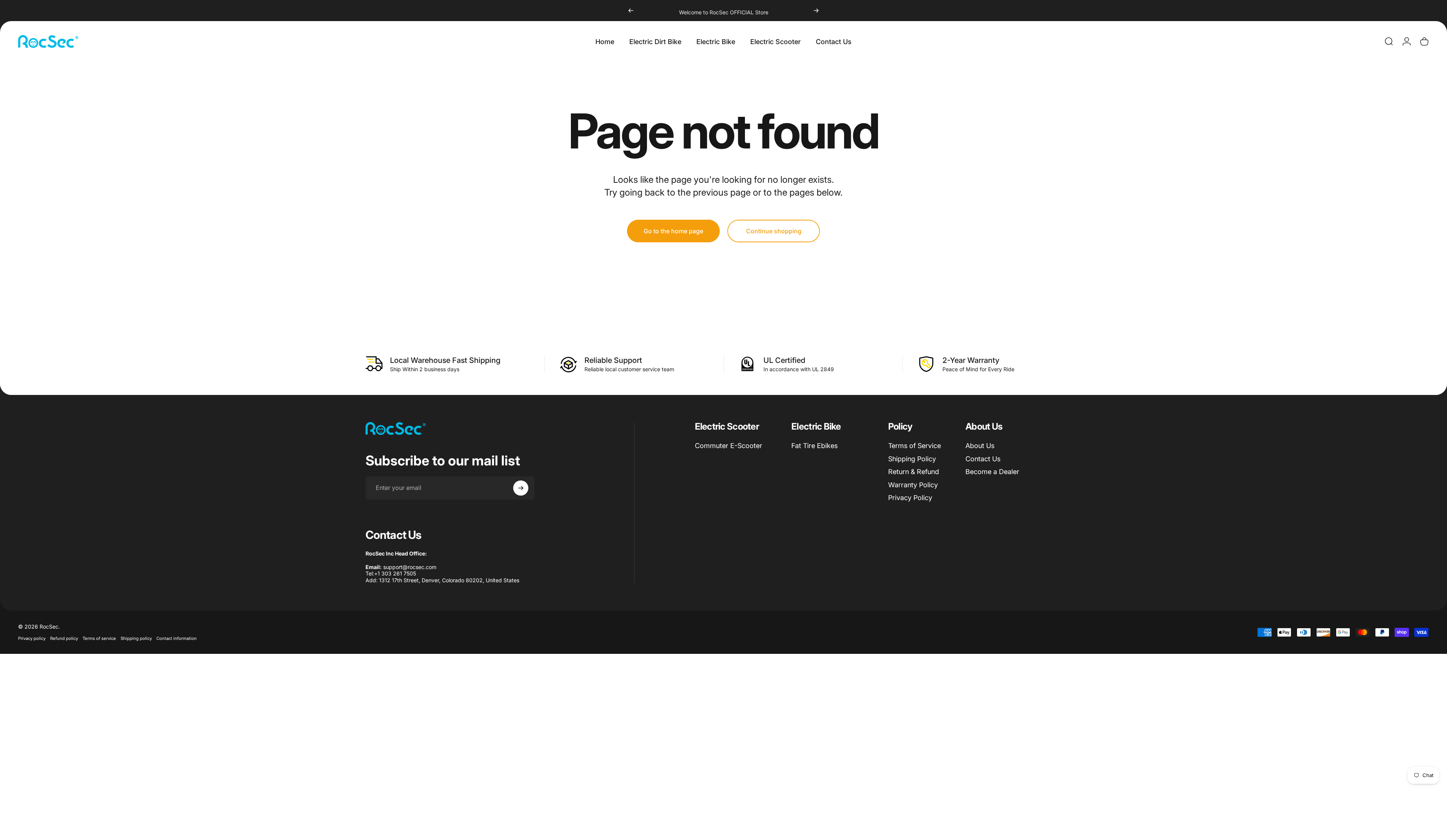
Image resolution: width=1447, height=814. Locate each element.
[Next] (816, 10)
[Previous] (631, 10)
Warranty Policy (913, 485)
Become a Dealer (992, 472)
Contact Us (982, 459)
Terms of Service (914, 446)
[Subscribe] (520, 488)
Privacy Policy (910, 498)
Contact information (176, 638)
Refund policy (64, 638)
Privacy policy (32, 638)
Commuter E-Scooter (728, 446)
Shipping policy (136, 638)
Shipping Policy (912, 459)
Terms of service (99, 638)
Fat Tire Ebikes (814, 446)
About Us (979, 446)
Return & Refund (913, 472)
